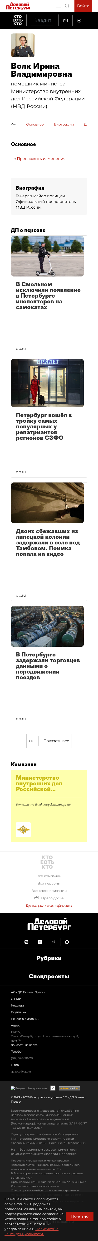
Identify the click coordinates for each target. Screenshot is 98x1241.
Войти (83, 6)
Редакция (18, 1005)
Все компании (49, 876)
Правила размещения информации (49, 905)
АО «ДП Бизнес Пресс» (28, 992)
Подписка (18, 1012)
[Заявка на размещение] (79, 20)
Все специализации (49, 891)
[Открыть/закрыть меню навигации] (58, 5)
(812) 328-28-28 (22, 1058)
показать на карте (24, 1045)
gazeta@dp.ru (21, 1071)
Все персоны (49, 883)
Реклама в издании (25, 1019)
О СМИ (16, 999)
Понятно (79, 1216)
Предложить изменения (41, 158)
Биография (64, 124)
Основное (35, 124)
